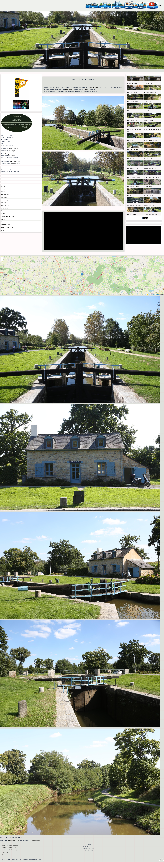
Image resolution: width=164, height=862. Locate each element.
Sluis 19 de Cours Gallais (133, 159)
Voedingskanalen (6, 224)
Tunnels (3, 222)
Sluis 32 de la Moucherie (150, 214)
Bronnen (3, 186)
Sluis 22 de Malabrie (132, 168)
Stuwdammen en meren (7, 216)
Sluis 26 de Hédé (148, 186)
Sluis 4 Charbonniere (132, 101)
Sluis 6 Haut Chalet (15, 161)
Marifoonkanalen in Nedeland (10, 845)
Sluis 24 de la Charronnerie (151, 177)
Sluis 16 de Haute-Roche (150, 140)
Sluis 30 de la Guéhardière (151, 205)
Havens (3, 191)
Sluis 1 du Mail (148, 83)
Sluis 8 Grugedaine (16, 163)
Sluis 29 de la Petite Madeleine (135, 205)
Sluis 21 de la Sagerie (150, 168)
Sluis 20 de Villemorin (150, 159)
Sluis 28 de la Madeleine (150, 196)
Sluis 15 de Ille (130, 140)
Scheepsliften (5, 208)
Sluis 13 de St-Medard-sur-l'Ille (152, 129)
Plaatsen (3, 202)
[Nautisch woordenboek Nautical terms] (129, 5)
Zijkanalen (4, 230)
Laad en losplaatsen (6, 200)
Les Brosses (12, 150)
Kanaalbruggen (5, 194)
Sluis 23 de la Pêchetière (133, 177)
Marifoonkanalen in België (9, 847)
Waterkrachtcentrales (7, 227)
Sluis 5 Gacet (147, 101)
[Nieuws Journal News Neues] (141, 5)
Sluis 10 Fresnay (148, 120)
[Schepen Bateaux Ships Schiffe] (92, 5)
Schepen (85, 845)
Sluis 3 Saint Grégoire (150, 92)
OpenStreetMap (155, 294)
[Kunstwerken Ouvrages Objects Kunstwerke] (117, 5)
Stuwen (3, 219)
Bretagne (85, 89)
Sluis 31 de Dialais (132, 214)
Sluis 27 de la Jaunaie (132, 196)
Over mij (4, 855)
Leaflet (149, 294)
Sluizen (3, 213)
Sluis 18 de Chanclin (149, 149)
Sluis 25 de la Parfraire (133, 186)
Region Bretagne (13, 148)
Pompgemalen (5, 205)
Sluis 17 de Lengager (132, 149)
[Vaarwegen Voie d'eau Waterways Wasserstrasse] (105, 5)
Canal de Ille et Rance (93, 87)
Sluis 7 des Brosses (149, 111)
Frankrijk (13, 155)
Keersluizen (4, 197)
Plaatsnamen (5, 852)
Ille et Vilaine (68, 89)
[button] (82, 274)
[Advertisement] (82, 231)
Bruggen (3, 189)
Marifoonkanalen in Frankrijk (9, 850)
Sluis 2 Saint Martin (132, 92)
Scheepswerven (5, 211)
